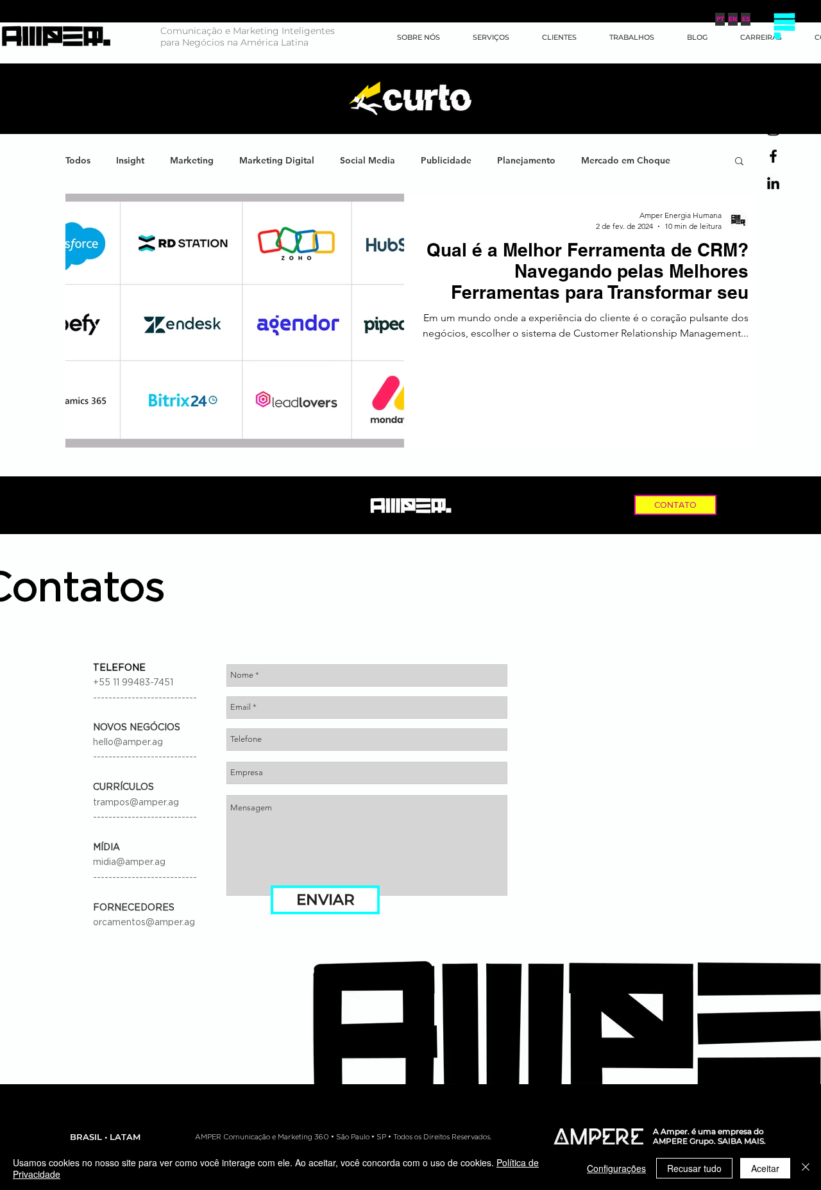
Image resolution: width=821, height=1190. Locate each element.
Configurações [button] (616, 1168)
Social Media (367, 160)
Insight (130, 160)
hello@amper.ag (128, 742)
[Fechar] (805, 1168)
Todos (77, 160)
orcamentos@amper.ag (144, 922)
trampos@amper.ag (136, 802)
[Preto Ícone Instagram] (773, 129)
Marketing (192, 160)
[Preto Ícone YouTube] (773, 102)
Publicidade (446, 160)
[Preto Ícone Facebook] (773, 156)
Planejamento (526, 160)
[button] (784, 25)
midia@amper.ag (129, 862)
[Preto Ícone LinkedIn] (773, 183)
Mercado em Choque (625, 160)
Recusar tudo (694, 1168)
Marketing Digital (276, 160)
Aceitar (765, 1168)
